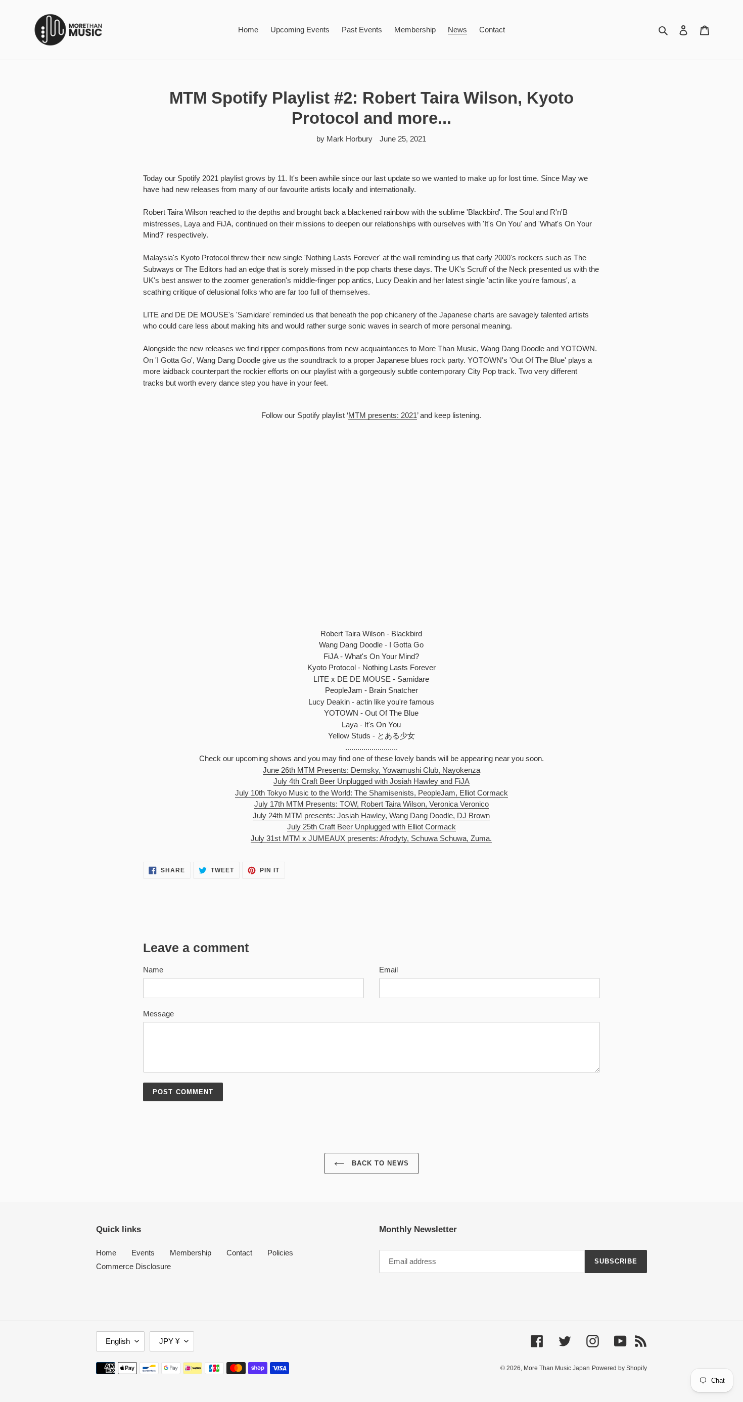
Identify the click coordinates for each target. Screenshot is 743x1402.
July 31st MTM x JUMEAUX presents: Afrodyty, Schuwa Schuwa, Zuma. (371, 838)
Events (143, 1252)
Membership (190, 1252)
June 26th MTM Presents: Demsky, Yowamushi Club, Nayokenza (371, 770)
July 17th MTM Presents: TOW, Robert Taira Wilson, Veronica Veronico (371, 804)
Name (153, 969)
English (118, 1341)
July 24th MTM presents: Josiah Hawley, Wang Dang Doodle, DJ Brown (371, 815)
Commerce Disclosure (133, 1266)
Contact (239, 1252)
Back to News (379, 1163)
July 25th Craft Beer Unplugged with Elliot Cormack (371, 826)
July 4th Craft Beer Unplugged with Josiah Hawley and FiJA (371, 781)
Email (388, 969)
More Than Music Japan (557, 1368)
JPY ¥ (169, 1341)
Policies (280, 1252)
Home (106, 1252)
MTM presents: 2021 (382, 415)
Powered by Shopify (619, 1368)
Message (158, 1013)
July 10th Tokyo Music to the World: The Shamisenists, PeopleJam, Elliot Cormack (371, 792)
